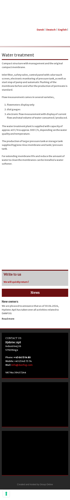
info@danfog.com (22, 364)
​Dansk (40, 29)
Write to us (12, 274)
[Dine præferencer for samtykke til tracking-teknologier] (6, 493)
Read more (8, 318)
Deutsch (51, 29)
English (62, 29)
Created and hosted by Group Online (35, 484)
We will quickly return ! (16, 281)
